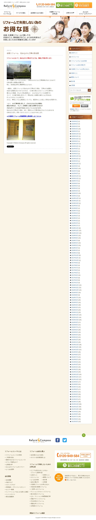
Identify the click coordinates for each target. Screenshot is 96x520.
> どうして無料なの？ (11, 462)
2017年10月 (75, 260)
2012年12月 (75, 404)
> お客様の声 (9, 464)
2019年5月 (74, 215)
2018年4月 (74, 248)
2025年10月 (75, 138)
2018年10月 (75, 233)
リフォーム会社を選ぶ (37, 451)
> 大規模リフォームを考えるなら (39, 484)
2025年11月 (74, 136)
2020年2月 (74, 193)
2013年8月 (74, 384)
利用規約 (72, 109)
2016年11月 (74, 287)
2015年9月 (74, 322)
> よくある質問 (9, 469)
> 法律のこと (46, 475)
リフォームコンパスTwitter (65, 440)
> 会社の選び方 (34, 482)
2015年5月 (74, 332)
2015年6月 (74, 329)
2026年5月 (74, 124)
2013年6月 (74, 389)
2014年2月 (74, 369)
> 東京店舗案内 (9, 496)
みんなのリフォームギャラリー (85, 12)
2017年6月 (74, 270)
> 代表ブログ (9, 482)
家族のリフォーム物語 (37, 513)
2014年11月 (74, 347)
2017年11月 (74, 257)
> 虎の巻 (44, 479)
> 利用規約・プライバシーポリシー (15, 487)
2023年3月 (74, 161)
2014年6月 (74, 359)
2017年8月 (74, 265)
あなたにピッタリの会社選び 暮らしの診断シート (65, 5)
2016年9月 (74, 292)
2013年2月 (74, 399)
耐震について (75, 77)
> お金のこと (33, 475)
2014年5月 (74, 362)
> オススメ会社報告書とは (37, 457)
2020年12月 (75, 178)
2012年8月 (74, 414)
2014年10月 (75, 349)
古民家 (73, 85)
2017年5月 (74, 272)
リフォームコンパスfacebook (58, 440)
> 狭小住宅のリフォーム (37, 494)
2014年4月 (74, 364)
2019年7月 (74, 210)
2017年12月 (75, 255)
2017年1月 (74, 282)
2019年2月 (74, 223)
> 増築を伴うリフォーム (37, 503)
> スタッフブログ (10, 484)
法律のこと (74, 73)
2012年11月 (74, 406)
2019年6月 (74, 213)
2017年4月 (74, 275)
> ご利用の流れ (9, 457)
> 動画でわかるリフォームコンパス (15, 459)
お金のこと (74, 52)
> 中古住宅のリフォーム (37, 501)
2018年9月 (74, 235)
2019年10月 (75, 203)
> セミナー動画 (9, 489)
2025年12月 (75, 134)
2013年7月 (74, 387)
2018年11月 (74, 230)
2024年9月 (74, 148)
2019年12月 (75, 198)
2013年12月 (75, 374)
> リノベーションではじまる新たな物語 (16, 492)
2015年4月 (74, 334)
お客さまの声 (70, 13)
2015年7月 (74, 327)
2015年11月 (74, 317)
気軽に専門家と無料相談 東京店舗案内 (83, 5)
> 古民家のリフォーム (36, 506)
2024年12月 (75, 143)
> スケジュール (34, 477)
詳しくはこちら (71, 480)
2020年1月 (74, 196)
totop (84, 435)
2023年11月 (74, 158)
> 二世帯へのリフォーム (37, 489)
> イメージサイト (10, 494)
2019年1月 (74, 225)
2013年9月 (74, 382)
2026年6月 (74, 121)
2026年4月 (74, 126)
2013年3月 (74, 396)
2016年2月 (74, 310)
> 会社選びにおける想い (37, 455)
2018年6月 (74, 243)
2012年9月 (74, 411)
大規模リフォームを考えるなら (80, 69)
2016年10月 (75, 290)
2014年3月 (74, 367)
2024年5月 (74, 153)
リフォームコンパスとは (7, 12)
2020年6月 (74, 183)
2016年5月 (74, 302)
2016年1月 (74, 312)
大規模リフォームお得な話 (54, 12)
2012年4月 (74, 421)
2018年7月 (74, 240)
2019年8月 (74, 208)
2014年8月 (74, 354)
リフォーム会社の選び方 (78, 65)
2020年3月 (74, 191)
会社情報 (8, 476)
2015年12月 (75, 315)
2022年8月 (74, 168)
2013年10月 (75, 379)
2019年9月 (74, 205)
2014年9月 (74, 352)
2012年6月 (74, 419)
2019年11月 (74, 200)
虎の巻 (73, 81)
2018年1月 (74, 253)
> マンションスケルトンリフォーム (40, 491)
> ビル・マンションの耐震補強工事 (40, 496)
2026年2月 (74, 131)
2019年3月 (74, 220)
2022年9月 (74, 166)
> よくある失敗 (34, 479)
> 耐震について (46, 477)
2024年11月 (74, 146)
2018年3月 (74, 250)
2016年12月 (75, 285)
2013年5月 (74, 392)
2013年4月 (74, 394)
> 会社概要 (8, 480)
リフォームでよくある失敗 (79, 61)
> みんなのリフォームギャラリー (14, 467)
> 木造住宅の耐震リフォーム (38, 487)
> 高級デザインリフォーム (37, 499)
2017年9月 (74, 262)
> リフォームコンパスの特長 (13, 455)
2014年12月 (75, 344)
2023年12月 (75, 156)
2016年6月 (74, 300)
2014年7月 (74, 357)
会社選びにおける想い (37, 13)
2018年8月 (74, 238)
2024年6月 (74, 151)
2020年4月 (74, 188)
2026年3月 (74, 129)
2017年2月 (74, 280)
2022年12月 (75, 163)
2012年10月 (75, 409)
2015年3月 (74, 337)
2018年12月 (75, 228)
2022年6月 (74, 173)
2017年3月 (74, 277)
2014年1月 (74, 372)
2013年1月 (74, 401)
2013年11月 (74, 377)
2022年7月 (74, 171)
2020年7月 (74, 181)
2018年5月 (74, 245)
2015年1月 (74, 342)
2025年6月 (74, 141)
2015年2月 (74, 339)
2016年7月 (74, 297)
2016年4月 (74, 305)
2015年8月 (74, 325)
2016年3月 (74, 307)
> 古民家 (44, 482)
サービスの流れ (21, 13)
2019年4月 (74, 218)
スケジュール (75, 57)
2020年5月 (74, 186)
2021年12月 (75, 176)
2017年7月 (74, 267)
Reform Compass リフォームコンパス (15, 6)
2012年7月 (74, 416)
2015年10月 (75, 320)
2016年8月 (74, 295)
